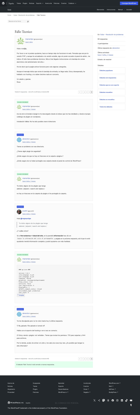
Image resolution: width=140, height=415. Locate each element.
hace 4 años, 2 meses (29, 316)
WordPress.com (114, 383)
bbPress (112, 389)
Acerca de (11, 383)
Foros (9, 9)
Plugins (35, 389)
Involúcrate (87, 383)
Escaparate (36, 383)
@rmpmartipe (25, 218)
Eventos (86, 386)
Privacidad (11, 392)
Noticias (10, 386)
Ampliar (21, 295)
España (28, 403)
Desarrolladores (63, 389)
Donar (86, 389)
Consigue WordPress (129, 3)
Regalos (87, 392)
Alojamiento (11, 389)
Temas (35, 386)
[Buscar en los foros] (28, 21)
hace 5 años (29, 42)
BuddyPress (113, 392)
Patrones (36, 392)
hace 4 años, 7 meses (29, 109)
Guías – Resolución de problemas (24, 15)
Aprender (61, 383)
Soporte (61, 386)
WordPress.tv (63, 392)
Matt (111, 386)
